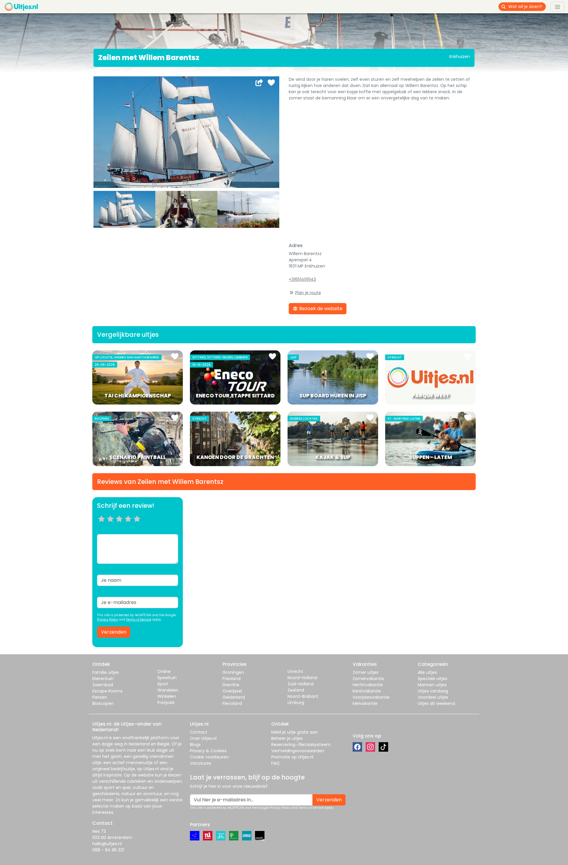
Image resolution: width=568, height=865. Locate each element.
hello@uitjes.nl (107, 844)
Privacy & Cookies (208, 751)
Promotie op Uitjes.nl (292, 757)
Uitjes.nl (100, 738)
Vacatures (200, 763)
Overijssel (232, 691)
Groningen (233, 672)
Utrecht (295, 671)
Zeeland (296, 690)
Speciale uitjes (432, 679)
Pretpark (166, 702)
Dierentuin (103, 679)
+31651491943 (302, 279)
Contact (198, 732)
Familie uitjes (105, 672)
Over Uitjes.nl (203, 738)
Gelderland (233, 697)
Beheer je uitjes (287, 738)
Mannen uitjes (432, 685)
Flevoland (232, 703)
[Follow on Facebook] (357, 747)
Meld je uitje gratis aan (294, 732)
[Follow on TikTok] (383, 747)
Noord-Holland (302, 678)
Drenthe (230, 685)
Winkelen (166, 696)
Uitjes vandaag (433, 691)
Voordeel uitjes (433, 697)
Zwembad (102, 685)
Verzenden (113, 632)
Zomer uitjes (365, 672)
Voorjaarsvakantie (371, 697)
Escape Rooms (107, 691)
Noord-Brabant (303, 696)
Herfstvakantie (368, 685)
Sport (162, 684)
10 (139, 526)
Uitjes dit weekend (436, 703)
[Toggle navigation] (557, 6)
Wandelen (167, 690)
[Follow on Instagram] (370, 747)
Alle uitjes (427, 672)
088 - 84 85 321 (108, 850)
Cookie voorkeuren (209, 757)
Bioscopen (103, 703)
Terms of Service (138, 619)
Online (164, 671)
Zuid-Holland (301, 684)
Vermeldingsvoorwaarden (297, 751)
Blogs (195, 745)
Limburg (296, 702)
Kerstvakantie (367, 691)
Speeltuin (167, 678)
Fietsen (99, 697)
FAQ (275, 763)
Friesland (231, 679)
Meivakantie (365, 703)
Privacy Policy (107, 619)
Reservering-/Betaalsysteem (301, 745)
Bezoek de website (320, 308)
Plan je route (308, 293)
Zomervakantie (368, 679)
